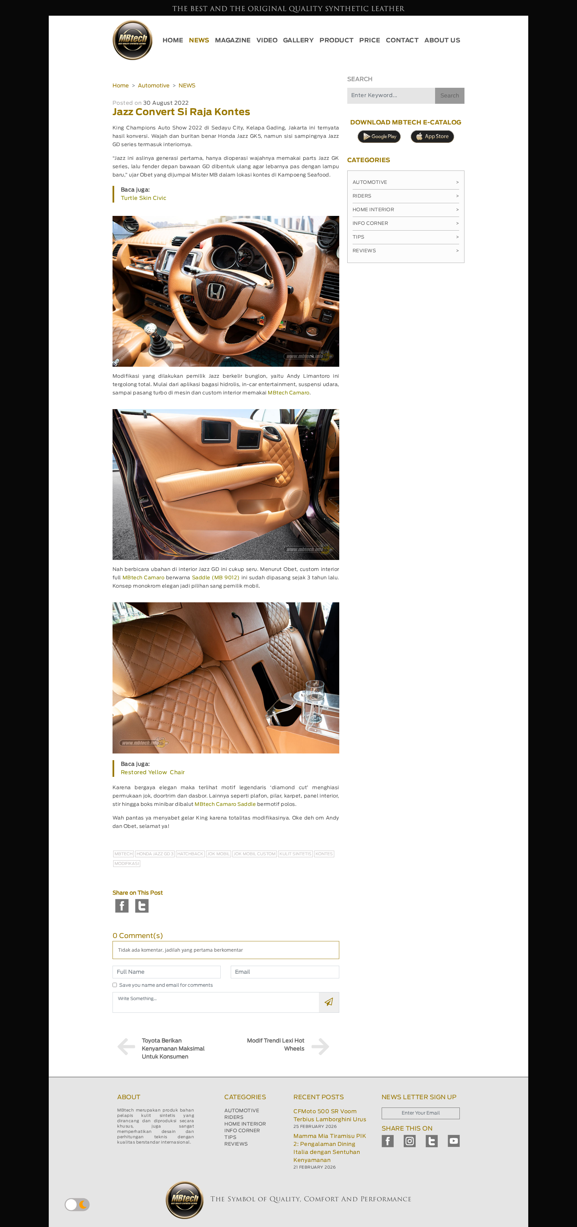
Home (121, 85)
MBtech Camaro (289, 392)
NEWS (199, 41)
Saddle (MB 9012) (216, 577)
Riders (406, 196)
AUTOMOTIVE (241, 1111)
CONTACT (402, 41)
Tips (406, 237)
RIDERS (233, 1117)
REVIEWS (236, 1144)
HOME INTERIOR (245, 1124)
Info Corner (406, 223)
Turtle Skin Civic (144, 198)
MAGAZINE (233, 41)
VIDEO (267, 41)
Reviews (406, 251)
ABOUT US (442, 41)
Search (449, 95)
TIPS (230, 1137)
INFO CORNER (242, 1131)
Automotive (154, 85)
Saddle (246, 804)
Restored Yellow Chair (153, 772)
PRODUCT (337, 41)
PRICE (369, 41)
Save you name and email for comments (166, 985)
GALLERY (298, 41)
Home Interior (406, 210)
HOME (173, 41)
